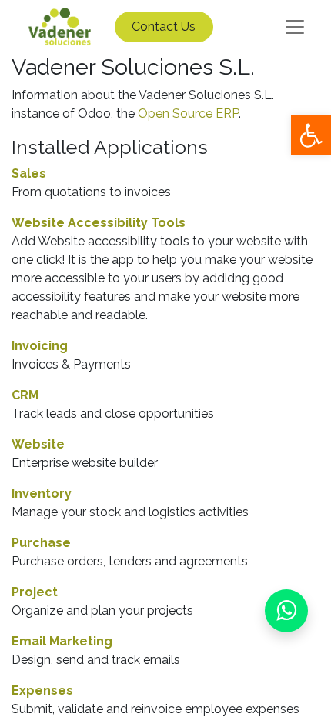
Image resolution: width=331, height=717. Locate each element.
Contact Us (164, 26)
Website (38, 444)
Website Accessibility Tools (99, 222)
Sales (29, 173)
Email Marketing (62, 641)
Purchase (41, 542)
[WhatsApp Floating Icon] (286, 611)
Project (35, 592)
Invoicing (40, 345)
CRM (25, 395)
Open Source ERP (188, 113)
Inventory (42, 493)
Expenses (42, 690)
